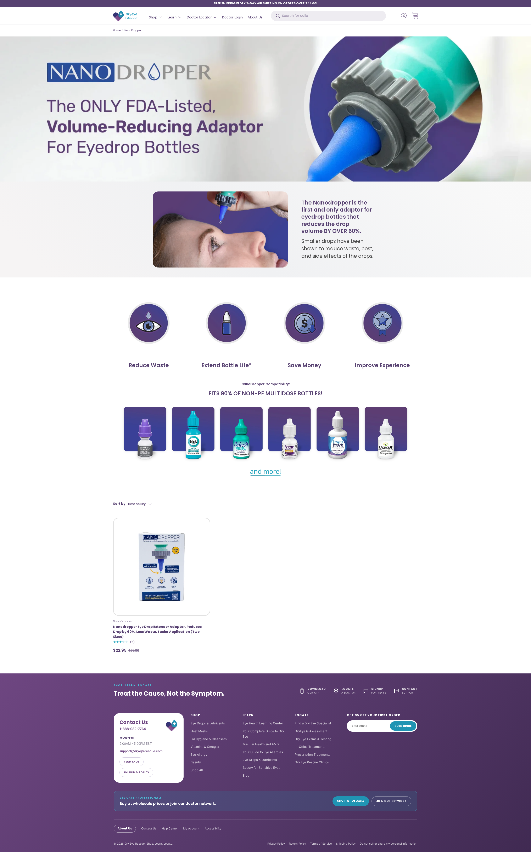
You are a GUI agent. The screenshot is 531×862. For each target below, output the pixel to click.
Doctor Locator (199, 17)
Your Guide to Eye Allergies (263, 752)
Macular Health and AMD (261, 744)
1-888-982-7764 (132, 729)
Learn (172, 17)
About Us (255, 17)
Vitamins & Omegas (205, 747)
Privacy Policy (276, 843)
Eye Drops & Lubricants (208, 723)
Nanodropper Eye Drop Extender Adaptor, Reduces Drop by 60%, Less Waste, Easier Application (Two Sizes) (157, 631)
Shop (153, 17)
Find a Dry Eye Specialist (313, 723)
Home (117, 30)
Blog (246, 775)
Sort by (119, 503)
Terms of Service (321, 843)
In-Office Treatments (310, 747)
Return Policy (297, 843)
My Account (191, 828)
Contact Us (148, 828)
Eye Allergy (199, 755)
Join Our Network (391, 801)
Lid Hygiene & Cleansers (209, 739)
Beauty (196, 762)
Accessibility (213, 828)
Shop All (197, 770)
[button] (415, 15)
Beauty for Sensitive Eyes (261, 768)
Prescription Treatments (312, 755)
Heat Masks (199, 731)
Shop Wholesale (350, 801)
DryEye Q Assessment (311, 731)
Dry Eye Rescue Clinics (312, 762)
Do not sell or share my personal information (388, 843)
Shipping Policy (136, 772)
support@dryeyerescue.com (140, 751)
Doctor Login (232, 17)
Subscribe (403, 726)
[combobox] (328, 16)
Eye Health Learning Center (263, 723)
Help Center (170, 828)
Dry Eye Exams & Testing (313, 739)
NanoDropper (132, 30)
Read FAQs (131, 762)
